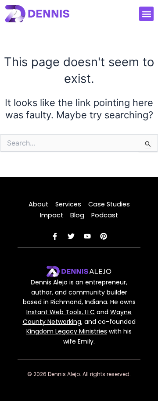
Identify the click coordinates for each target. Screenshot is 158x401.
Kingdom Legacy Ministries (66, 331)
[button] (146, 14)
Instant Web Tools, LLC (60, 312)
